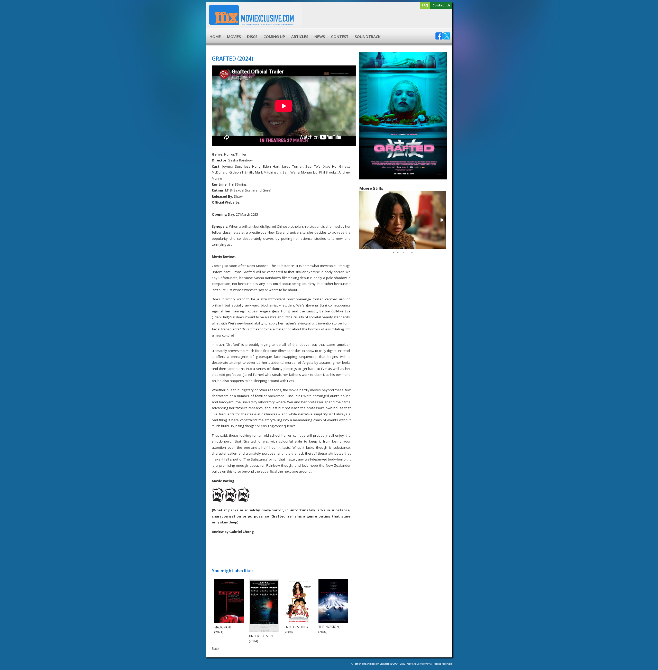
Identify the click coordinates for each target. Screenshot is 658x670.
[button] (441, 220)
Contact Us (442, 5)
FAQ (425, 5)
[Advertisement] (376, 18)
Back (215, 648)
